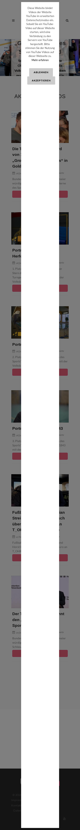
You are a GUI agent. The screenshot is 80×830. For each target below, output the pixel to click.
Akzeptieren (41, 80)
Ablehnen (41, 72)
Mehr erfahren (40, 60)
